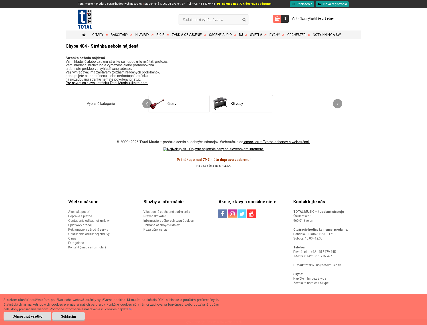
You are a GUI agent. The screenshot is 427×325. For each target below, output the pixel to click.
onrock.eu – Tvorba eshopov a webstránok (276, 142)
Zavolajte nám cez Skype (311, 283)
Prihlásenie (304, 4)
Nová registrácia (335, 4)
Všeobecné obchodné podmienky (166, 211)
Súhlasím (68, 316)
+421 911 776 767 (319, 256)
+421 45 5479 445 (323, 252)
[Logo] (96, 19)
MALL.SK (225, 165)
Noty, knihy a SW (327, 35)
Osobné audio (220, 35)
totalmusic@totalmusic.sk (322, 265)
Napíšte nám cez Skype (309, 278)
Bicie (160, 35)
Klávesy (142, 35)
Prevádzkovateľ (154, 216)
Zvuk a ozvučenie (187, 35)
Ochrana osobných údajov (161, 225)
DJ (241, 35)
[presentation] (147, 103)
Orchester (296, 35)
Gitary (97, 35)
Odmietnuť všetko (27, 316)
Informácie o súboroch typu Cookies (168, 220)
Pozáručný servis (155, 229)
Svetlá (256, 35)
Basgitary (119, 35)
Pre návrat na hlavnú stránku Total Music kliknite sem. (107, 83)
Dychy (275, 35)
